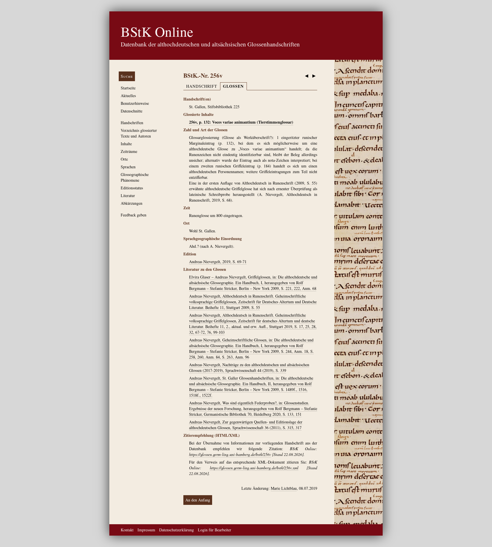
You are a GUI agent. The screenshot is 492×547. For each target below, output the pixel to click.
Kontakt (127, 529)
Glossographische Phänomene (135, 177)
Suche (127, 76)
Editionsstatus (132, 187)
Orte (124, 159)
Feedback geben (133, 215)
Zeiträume (129, 151)
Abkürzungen (131, 203)
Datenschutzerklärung (176, 529)
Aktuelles (128, 95)
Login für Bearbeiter (214, 529)
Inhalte (126, 143)
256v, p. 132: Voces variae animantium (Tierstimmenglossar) (241, 122)
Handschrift (201, 86)
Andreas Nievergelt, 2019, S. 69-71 (218, 261)
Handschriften (132, 122)
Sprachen (128, 166)
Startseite (128, 88)
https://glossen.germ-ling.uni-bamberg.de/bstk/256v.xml (254, 467)
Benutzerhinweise (135, 103)
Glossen (233, 86)
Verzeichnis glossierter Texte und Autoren (139, 133)
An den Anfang (197, 500)
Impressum (146, 529)
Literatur (128, 195)
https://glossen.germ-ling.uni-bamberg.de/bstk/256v (230, 454)
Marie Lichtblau (284, 488)
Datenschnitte (131, 111)
